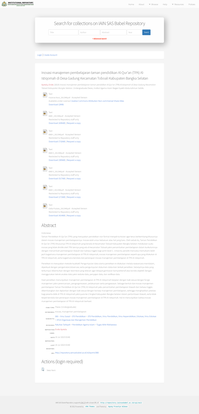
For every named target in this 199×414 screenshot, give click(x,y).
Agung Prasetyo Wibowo (117, 407)
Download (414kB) (57, 215)
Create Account (50, 55)
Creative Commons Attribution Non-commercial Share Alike (97, 101)
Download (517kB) (57, 178)
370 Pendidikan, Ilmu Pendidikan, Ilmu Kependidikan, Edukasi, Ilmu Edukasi (122, 316)
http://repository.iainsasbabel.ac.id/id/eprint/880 (77, 352)
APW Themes (90, 407)
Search (146, 32)
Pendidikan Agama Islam (83, 324)
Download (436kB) (57, 123)
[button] (42, 369)
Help (165, 4)
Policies (192, 4)
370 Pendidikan (79, 316)
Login (39, 55)
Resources (179, 4)
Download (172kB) (57, 197)
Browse (154, 4)
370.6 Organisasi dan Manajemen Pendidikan (77, 320)
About (141, 4)
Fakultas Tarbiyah (62, 324)
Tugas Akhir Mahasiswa (107, 324)
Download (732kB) (57, 141)
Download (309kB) (57, 160)
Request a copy (74, 123)
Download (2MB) (56, 104)
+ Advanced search (99, 38)
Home (131, 4)
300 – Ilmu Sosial (62, 316)
